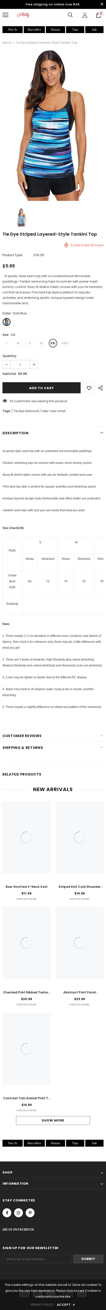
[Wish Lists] (89, 387)
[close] (101, 4)
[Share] (99, 387)
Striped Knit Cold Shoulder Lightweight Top (79, 887)
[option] (53, 125)
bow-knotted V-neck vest (27, 887)
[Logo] (23, 15)
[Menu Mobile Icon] (5, 15)
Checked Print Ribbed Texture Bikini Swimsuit (26, 992)
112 (11, 401)
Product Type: (12, 255)
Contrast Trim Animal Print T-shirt (26, 1098)
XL (41, 343)
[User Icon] (85, 15)
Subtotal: (9, 374)
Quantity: (9, 356)
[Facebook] (6, 1212)
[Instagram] (18, 1212)
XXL (53, 343)
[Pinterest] (30, 1212)
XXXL (65, 343)
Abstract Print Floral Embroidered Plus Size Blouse (79, 992)
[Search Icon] (70, 15)
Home (6, 42)
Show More (53, 1120)
